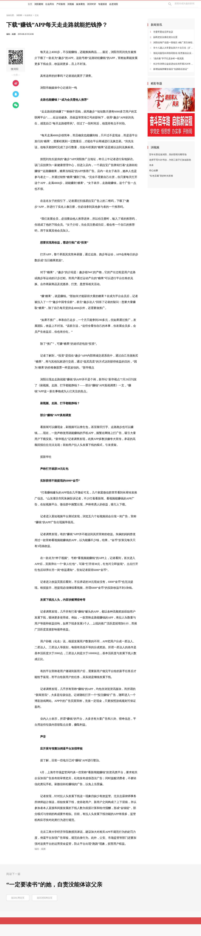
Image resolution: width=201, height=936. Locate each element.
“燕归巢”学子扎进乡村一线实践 (167, 58)
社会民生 (28, 15)
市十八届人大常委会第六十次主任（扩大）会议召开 (172, 48)
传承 (151, 165)
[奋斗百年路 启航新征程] (171, 125)
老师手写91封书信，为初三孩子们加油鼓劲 (170, 160)
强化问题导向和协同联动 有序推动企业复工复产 (172, 53)
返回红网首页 (17, 898)
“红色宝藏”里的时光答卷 (161, 176)
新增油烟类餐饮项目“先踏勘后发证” (169, 69)
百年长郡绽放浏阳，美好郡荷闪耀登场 (168, 154)
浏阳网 (19, 15)
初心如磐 (153, 170)
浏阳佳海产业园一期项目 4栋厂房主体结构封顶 (172, 42)
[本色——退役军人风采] (171, 100)
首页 (30, 4)
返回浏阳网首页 (44, 898)
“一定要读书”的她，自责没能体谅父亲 (54, 884)
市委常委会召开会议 (161, 32)
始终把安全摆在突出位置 (163, 37)
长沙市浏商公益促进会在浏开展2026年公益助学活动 (172, 64)
